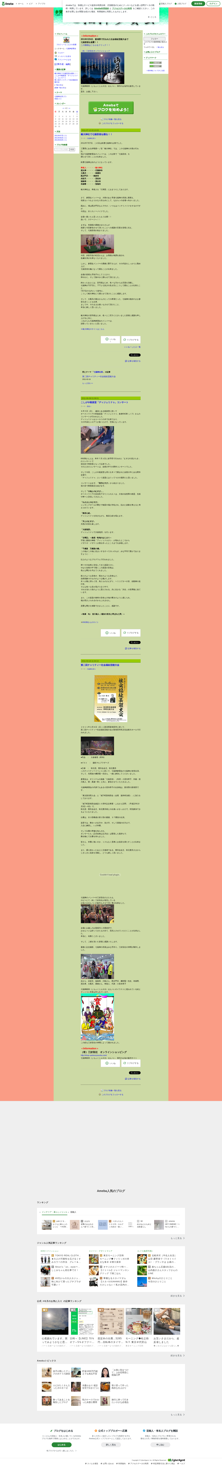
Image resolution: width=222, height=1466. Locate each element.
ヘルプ (182, 1464)
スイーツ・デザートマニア (101, 1251)
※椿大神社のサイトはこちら (92, 329)
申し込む (160, 1445)
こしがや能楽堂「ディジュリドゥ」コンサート (104, 402)
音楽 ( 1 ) (58, 99)
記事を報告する (134, 361)
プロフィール (61, 44)
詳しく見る (111, 1445)
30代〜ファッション (50, 1251)
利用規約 (122, 1464)
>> (69, 108)
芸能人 (73, 1212)
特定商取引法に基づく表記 (164, 1464)
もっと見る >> (87, 383)
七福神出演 (90, 138)
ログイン (213, 3)
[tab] (54, 1212)
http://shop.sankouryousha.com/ (94, 1055)
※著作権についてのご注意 (155, 70)
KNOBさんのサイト (91, 622)
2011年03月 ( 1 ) (61, 140)
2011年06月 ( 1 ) (61, 138)
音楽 (88, 406)
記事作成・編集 (62, 64)
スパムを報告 (92, 1464)
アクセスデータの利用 (139, 1464)
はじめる (62, 1445)
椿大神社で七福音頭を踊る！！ (66, 73)
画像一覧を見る (60, 88)
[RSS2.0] (155, 66)
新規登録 (198, 3)
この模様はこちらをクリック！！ (95, 45)
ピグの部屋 (72, 44)
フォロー (154, 39)
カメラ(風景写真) (145, 1251)
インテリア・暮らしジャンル (54, 1212)
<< (63, 108)
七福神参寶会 (71, 48)
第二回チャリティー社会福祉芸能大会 (99, 376)
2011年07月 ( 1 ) (61, 135)
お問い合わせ (108, 1464)
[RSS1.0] (155, 63)
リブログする (133, 340)
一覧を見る (59, 85)
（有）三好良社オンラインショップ (95, 51)
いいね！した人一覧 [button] (132, 347)
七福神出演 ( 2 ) (60, 96)
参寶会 (60, 12)
